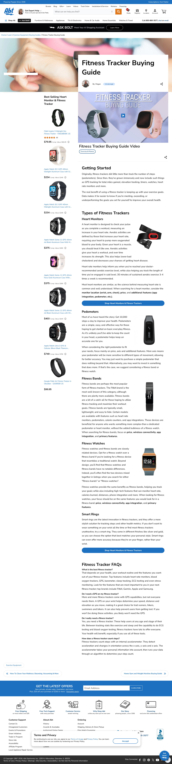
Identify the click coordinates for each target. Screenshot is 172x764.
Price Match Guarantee (86, 730)
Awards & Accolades (51, 727)
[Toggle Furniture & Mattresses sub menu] (54, 20)
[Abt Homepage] (9, 11)
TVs (74, 20)
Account (81, 724)
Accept (125, 741)
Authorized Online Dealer (53, 730)
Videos (75, 6)
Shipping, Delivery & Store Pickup (91, 727)
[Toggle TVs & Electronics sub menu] (82, 20)
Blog (55, 6)
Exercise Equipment (13, 665)
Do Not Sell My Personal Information (73, 761)
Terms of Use (8, 761)
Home (109, 20)
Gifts (61, 6)
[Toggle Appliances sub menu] (65, 20)
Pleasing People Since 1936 (14, 2)
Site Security (41, 761)
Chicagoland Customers (18, 727)
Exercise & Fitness (87, 151)
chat (160, 20)
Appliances (60, 20)
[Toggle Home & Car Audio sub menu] (100, 20)
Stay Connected (131, 759)
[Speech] (111, 11)
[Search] (118, 11)
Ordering (82, 719)
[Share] (161, 84)
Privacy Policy (20, 761)
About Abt (48, 719)
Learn (68, 6)
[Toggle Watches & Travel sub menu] (133, 20)
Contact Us (13, 724)
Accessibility (52, 761)
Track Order (85, 6)
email (166, 20)
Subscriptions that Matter (158, 2)
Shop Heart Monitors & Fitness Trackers (123, 303)
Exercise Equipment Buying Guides (27, 35)
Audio (92, 20)
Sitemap (31, 761)
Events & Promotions (17, 730)
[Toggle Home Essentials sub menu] (117, 20)
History (46, 724)
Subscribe (136, 688)
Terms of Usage (77, 739)
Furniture (44, 20)
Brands (48, 6)
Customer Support (17, 719)
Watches (126, 20)
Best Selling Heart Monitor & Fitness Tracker (55, 100)
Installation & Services (100, 6)
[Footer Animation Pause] (168, 760)
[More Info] (68, 142)
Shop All (11, 20)
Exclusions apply (72, 691)
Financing (122, 6)
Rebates (114, 6)
